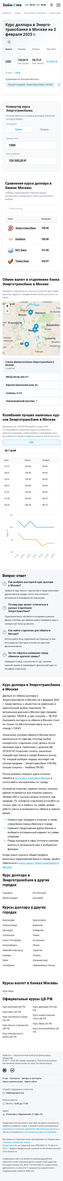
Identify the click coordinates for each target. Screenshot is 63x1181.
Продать (44, 129)
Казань (37, 955)
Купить (18, 129)
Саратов (37, 950)
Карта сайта (31, 1081)
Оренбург (8, 930)
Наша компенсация (13, 1081)
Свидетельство (10, 1145)
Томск (36, 935)
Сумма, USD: (12, 138)
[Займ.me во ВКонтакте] (12, 1070)
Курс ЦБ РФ (52, 49)
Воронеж (38, 925)
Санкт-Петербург (12, 940)
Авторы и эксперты (31, 1078)
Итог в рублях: (13, 154)
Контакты (15, 1078)
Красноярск (39, 920)
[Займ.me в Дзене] (5, 1070)
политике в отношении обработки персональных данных (30, 1129)
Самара (7, 955)
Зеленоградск (10, 898)
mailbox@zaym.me (15, 1093)
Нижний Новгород (13, 950)
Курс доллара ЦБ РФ (14, 1006)
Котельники (39, 893)
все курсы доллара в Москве (32, 778)
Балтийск (38, 898)
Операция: (11, 124)
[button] (51, 5)
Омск (5, 960)
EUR (38, 5)
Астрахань (39, 940)
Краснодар (9, 920)
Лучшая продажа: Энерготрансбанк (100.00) (30, 84)
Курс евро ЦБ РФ (12, 1012)
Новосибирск (10, 945)
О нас (5, 1078)
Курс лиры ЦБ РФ (42, 1023)
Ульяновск (9, 935)
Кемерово (38, 930)
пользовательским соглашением (40, 1132)
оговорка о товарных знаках (16, 1142)
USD (27, 5)
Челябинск (9, 965)
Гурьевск (8, 893)
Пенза (36, 945)
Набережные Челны (44, 965)
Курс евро (8, 991)
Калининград (40, 960)
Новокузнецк (10, 925)
